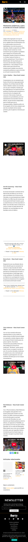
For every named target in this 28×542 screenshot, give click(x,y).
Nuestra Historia (14, 526)
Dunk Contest (20, 33)
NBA (12, 31)
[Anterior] (4, 471)
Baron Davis (22, 31)
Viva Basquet (8, 30)
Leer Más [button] (16, 537)
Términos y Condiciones (14, 522)
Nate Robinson (6, 35)
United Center (15, 35)
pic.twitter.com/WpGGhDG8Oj (14, 248)
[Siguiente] (24, 471)
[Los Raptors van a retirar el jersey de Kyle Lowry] (20, 465)
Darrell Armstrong (12, 33)
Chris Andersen (14, 32)
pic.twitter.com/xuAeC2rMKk (17, 288)
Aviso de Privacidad (14, 524)
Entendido (14, 539)
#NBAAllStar (17, 247)
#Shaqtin (10, 247)
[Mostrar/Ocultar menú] (25, 2)
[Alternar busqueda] (20, 2)
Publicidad (14, 529)
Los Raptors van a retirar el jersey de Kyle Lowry (19, 472)
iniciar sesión (10, 488)
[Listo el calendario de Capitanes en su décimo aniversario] (8, 467)
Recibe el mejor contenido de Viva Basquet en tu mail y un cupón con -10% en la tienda (13, 504)
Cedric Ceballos (7, 32)
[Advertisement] (14, 128)
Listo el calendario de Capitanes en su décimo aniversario (7, 475)
